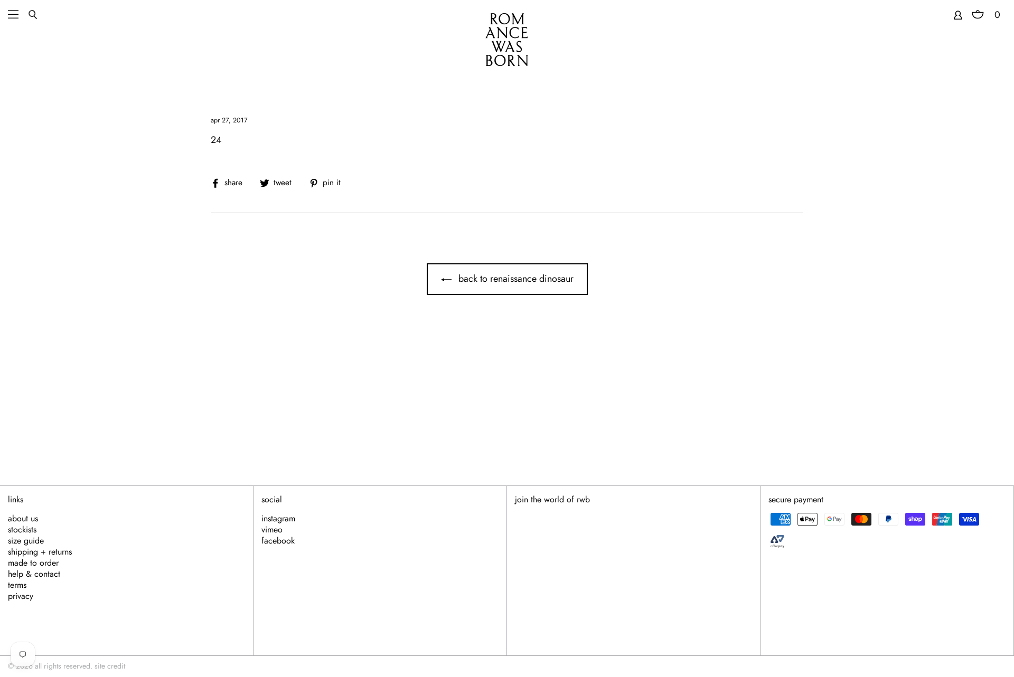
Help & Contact (34, 574)
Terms (17, 585)
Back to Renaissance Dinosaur (515, 278)
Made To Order (33, 563)
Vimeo (272, 530)
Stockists (22, 530)
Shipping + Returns (40, 552)
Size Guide (26, 541)
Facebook (278, 541)
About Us (23, 518)
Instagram (278, 518)
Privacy (20, 596)
